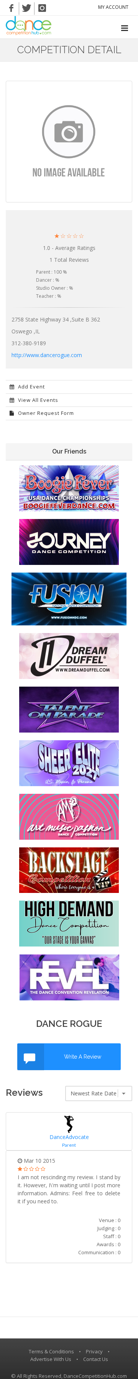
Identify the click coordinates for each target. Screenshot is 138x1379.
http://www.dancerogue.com (47, 355)
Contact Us (95, 1359)
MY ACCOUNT (113, 7)
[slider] (69, 236)
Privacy (94, 1351)
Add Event (30, 386)
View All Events (37, 400)
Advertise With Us (50, 1359)
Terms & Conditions (51, 1351)
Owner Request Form (45, 413)
